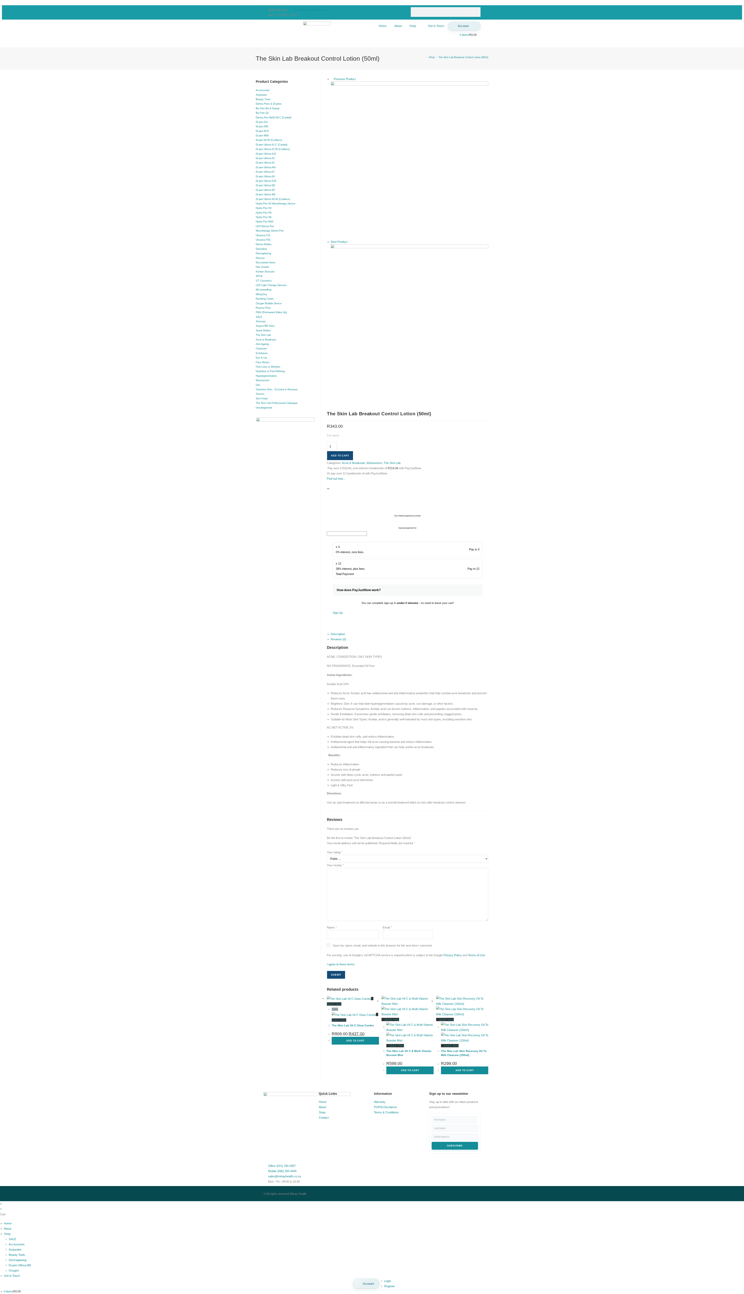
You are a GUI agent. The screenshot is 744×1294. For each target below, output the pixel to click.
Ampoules (261, 94)
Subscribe (455, 1145)
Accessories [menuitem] (17, 1244)
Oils (258, 385)
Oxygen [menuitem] (14, 1270)
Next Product (339, 241)
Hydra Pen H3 (263, 208)
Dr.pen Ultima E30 (266, 180)
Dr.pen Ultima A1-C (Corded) (271, 144)
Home (383, 26)
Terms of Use (476, 955)
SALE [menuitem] (12, 1239)
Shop (412, 26)
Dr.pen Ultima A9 (265, 176)
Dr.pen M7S (262, 131)
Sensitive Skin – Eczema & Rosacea (276, 389)
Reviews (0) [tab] (338, 639)
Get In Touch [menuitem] (12, 1275)
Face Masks (263, 362)
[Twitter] (389, 1193)
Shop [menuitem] (7, 1233)
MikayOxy (261, 294)
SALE (259, 317)
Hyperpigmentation (266, 375)
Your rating (335, 852)
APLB (259, 276)
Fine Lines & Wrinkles (268, 366)
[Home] (424, 57)
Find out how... (336, 478)
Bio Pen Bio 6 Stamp (267, 108)
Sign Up (338, 612)
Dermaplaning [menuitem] (17, 1260)
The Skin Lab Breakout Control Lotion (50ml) (463, 57)
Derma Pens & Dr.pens (269, 103)
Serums (260, 393)
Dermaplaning (263, 253)
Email (387, 927)
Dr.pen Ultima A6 (265, 162)
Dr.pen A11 (262, 122)
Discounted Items (266, 262)
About (398, 26)
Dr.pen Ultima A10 (266, 153)
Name (332, 927)
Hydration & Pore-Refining (270, 371)
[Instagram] (400, 1193)
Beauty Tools (263, 99)
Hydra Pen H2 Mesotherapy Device (275, 203)
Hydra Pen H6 (263, 217)
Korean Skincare (265, 271)
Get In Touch (436, 26)
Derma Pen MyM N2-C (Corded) (273, 117)
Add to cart (340, 455)
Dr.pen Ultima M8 (265, 194)
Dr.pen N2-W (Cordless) (269, 140)
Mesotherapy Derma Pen (270, 230)
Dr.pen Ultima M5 (265, 185)
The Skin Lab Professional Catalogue (276, 403)
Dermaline (261, 248)
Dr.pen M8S (262, 135)
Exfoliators (262, 353)
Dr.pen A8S (262, 126)
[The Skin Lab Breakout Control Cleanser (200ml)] (409, 160)
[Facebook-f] (379, 1193)
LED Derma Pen (265, 226)
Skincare (261, 321)
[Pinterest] (410, 1193)
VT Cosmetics (264, 280)
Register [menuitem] (389, 1286)
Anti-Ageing (262, 344)
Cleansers (261, 348)
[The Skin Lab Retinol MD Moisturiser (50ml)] (409, 322)
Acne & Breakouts (353, 463)
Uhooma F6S (263, 239)
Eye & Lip (261, 357)
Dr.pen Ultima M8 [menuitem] (20, 1265)
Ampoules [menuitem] (15, 1249)
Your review (335, 865)
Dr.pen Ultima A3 (265, 158)
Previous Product (345, 79)
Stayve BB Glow (265, 325)
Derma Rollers (264, 244)
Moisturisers (374, 463)
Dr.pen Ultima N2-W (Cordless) (273, 199)
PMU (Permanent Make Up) (271, 312)
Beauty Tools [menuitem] (17, 1254)
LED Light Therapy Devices (271, 285)
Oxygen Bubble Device (269, 303)
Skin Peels (262, 398)
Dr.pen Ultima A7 (265, 171)
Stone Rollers (263, 330)
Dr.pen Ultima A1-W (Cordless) (273, 149)
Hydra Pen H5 (263, 212)
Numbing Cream (265, 298)
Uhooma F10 (263, 235)
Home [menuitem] (8, 1223)
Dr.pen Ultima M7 (265, 190)
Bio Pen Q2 (262, 112)
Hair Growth (262, 267)
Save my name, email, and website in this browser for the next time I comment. (382, 945)
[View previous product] (332, 79)
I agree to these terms (341, 964)
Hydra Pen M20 (264, 221)
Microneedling (263, 289)
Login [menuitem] (387, 1281)
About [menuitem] (7, 1228)
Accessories (263, 90)
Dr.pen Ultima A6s (266, 167)
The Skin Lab (392, 463)
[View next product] (349, 241)
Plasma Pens (263, 307)
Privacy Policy (452, 955)
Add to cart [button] (355, 1040)
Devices (260, 258)
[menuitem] (366, 1283)
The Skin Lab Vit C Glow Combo (353, 1025)
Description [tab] (338, 634)
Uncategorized (264, 407)
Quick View (391, 1019)
